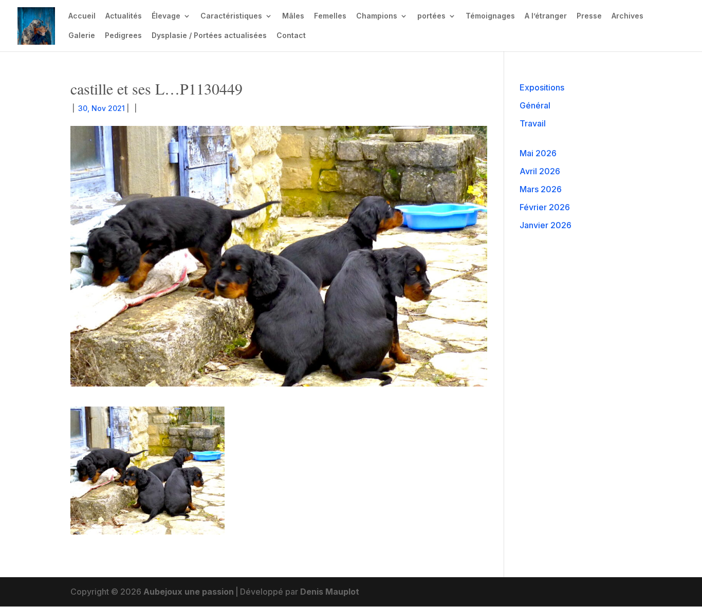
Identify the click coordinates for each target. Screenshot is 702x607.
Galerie (81, 36)
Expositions (542, 87)
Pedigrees (123, 36)
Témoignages (490, 16)
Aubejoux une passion (188, 591)
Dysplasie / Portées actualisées (209, 36)
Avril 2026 (540, 171)
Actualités (123, 16)
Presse (589, 16)
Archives (627, 16)
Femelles (330, 16)
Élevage (166, 16)
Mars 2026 (541, 189)
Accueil (82, 16)
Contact (291, 36)
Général (535, 105)
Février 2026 (545, 207)
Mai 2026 (538, 153)
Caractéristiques (231, 16)
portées (431, 16)
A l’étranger (546, 16)
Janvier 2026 (545, 225)
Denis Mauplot (329, 591)
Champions (376, 16)
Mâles (293, 16)
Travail (533, 123)
